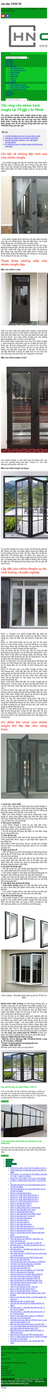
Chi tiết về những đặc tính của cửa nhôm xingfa (22, 136)
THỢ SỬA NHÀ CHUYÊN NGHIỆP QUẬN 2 (28, 1168)
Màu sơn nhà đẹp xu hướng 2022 (22, 1301)
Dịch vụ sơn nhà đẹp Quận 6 (20, 1203)
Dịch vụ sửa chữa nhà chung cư (22, 1226)
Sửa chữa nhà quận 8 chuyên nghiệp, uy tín (26, 1282)
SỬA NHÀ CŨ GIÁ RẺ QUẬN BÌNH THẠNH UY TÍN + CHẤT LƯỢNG (28, 1175)
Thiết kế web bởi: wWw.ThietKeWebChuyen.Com (22, 1382)
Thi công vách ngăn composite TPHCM (25, 1278)
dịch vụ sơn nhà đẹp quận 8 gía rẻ (22, 1289)
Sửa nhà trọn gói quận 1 (19, 1339)
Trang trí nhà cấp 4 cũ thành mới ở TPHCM (26, 1274)
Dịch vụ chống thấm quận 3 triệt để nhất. (25, 1208)
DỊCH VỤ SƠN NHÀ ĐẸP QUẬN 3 (24, 1197)
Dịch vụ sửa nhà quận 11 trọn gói (22, 1216)
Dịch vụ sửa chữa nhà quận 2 (21, 1224)
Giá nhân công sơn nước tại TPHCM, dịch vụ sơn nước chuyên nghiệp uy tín (28, 1321)
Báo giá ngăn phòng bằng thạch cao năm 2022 (27, 1324)
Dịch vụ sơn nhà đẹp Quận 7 (20, 1205)
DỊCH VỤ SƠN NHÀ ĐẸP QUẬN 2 (24, 1195)
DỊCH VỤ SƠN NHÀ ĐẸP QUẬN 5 (24, 1201)
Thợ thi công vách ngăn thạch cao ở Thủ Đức (27, 1270)
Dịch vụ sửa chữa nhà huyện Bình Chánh (25, 1214)
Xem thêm (5, 1101)
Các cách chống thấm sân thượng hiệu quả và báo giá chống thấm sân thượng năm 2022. (28, 1327)
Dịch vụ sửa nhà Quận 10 (19, 1222)
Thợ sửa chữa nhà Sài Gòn (20, 1268)
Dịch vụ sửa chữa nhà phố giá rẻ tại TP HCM (27, 1228)
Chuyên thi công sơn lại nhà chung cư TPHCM (27, 1262)
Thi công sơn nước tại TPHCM (21, 1266)
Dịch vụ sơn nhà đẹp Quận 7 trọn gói (24, 1287)
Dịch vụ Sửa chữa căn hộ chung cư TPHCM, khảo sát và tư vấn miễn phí (27, 1317)
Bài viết (8, 1166)
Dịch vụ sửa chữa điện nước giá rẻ (23, 1210)
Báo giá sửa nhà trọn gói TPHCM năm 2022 (26, 1258)
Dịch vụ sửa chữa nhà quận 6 (21, 1218)
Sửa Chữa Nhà (11, 1164)
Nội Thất (9, 1162)
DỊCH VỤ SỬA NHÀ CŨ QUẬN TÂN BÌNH (28, 1178)
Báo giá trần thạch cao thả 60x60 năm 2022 (26, 1280)
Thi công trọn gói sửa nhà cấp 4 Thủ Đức (25, 1264)
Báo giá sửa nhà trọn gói (19, 1237)
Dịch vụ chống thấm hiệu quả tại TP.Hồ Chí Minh (28, 1337)
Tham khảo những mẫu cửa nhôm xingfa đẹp (21, 138)
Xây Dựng (10, 1160)
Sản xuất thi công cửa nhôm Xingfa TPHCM (18, 1087)
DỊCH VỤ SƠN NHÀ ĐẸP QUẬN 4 (24, 1199)
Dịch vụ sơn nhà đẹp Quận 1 (20, 1193)
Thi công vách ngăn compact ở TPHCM (25, 1276)
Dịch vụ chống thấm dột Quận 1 (22, 1212)
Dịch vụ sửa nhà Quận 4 (19, 1220)
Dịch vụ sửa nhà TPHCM (19, 1260)
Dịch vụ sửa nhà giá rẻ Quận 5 (21, 1230)
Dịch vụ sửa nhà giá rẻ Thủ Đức (22, 1272)
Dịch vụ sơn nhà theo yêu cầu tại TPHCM (25, 1243)
